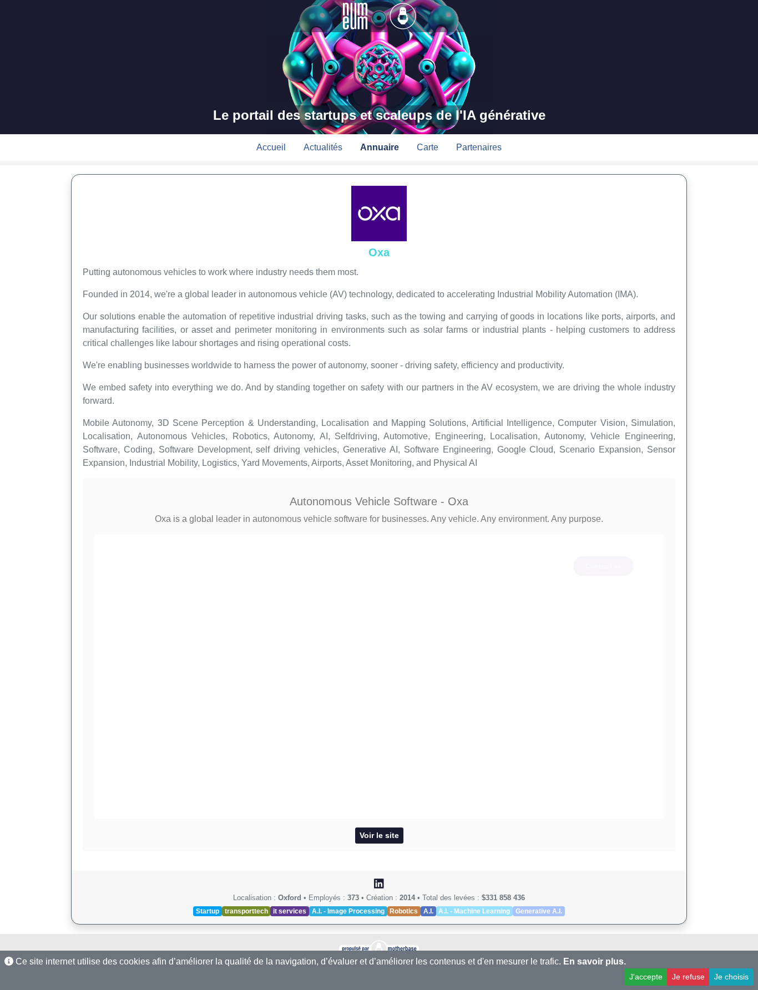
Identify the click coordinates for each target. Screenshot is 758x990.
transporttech (246, 911)
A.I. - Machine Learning (474, 911)
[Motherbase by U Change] (403, 15)
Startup (207, 911)
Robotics (404, 911)
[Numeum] (356, 15)
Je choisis (731, 976)
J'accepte (646, 976)
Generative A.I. (539, 911)
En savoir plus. (594, 961)
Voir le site (379, 835)
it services (289, 911)
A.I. (428, 911)
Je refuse (688, 976)
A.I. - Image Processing (348, 911)
